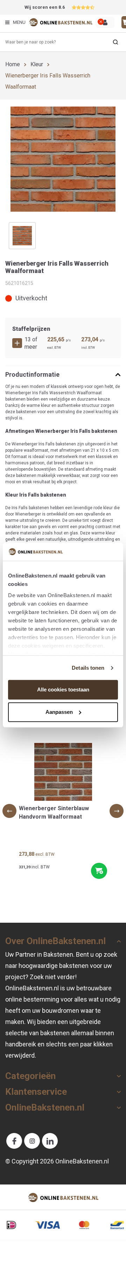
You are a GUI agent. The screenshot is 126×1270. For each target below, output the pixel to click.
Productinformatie (32, 374)
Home (12, 64)
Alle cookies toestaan (63, 689)
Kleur (36, 64)
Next (117, 811)
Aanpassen (59, 712)
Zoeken (115, 42)
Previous (9, 811)
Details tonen (88, 668)
